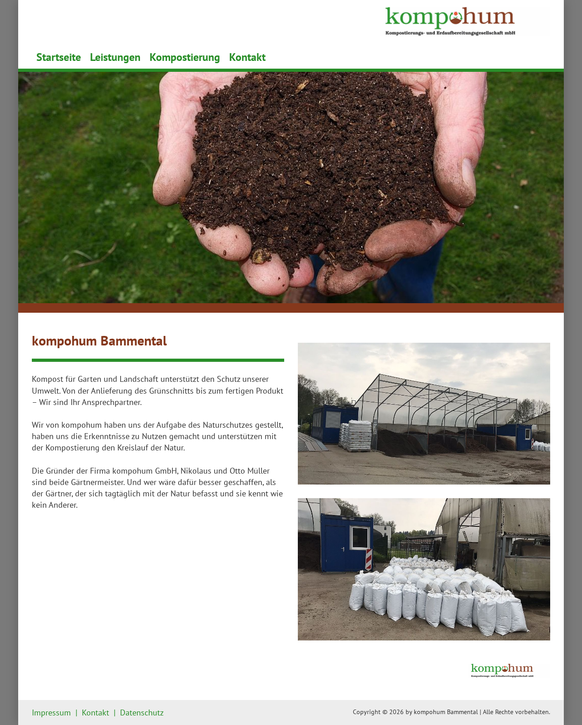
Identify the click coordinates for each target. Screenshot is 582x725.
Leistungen (115, 57)
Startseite (58, 57)
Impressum (51, 712)
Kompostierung (185, 57)
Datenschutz (142, 712)
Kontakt (247, 57)
